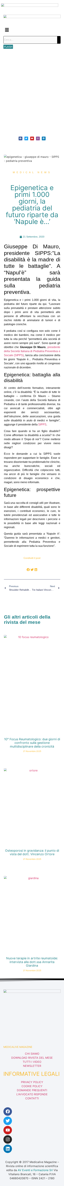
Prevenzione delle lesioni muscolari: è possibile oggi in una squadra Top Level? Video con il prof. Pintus (31, 100)
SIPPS (42, 424)
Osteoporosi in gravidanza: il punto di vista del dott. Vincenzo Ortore (32, 852)
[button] (32, 30)
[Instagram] (38, 138)
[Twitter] (26, 138)
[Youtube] (32, 138)
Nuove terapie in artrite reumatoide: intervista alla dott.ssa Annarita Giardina (32, 961)
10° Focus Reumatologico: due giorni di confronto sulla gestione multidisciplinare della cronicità (30, 57)
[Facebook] (20, 138)
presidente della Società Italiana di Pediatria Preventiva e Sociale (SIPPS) (32, 351)
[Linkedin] (44, 138)
